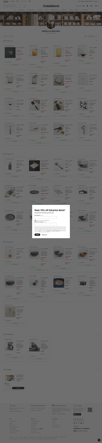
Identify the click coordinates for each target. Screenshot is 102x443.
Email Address (38, 215)
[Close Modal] (68, 206)
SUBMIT (37, 234)
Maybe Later (44, 234)
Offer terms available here (56, 230)
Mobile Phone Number (40, 221)
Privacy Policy (49, 230)
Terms (39, 230)
